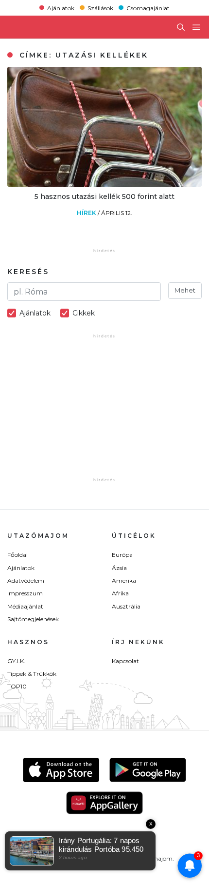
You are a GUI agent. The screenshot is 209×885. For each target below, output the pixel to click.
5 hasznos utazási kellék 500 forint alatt (104, 196)
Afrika (120, 593)
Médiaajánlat (25, 606)
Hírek (87, 212)
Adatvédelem (25, 580)
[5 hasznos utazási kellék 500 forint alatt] (104, 184)
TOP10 (17, 686)
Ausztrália (126, 606)
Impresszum (25, 593)
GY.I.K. (16, 661)
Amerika (124, 580)
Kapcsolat (125, 661)
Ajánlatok (60, 7)
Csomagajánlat (148, 7)
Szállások (100, 7)
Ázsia (119, 567)
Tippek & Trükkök (31, 673)
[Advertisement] (104, 414)
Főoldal (17, 554)
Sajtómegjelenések (33, 619)
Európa (122, 554)
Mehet (184, 290)
